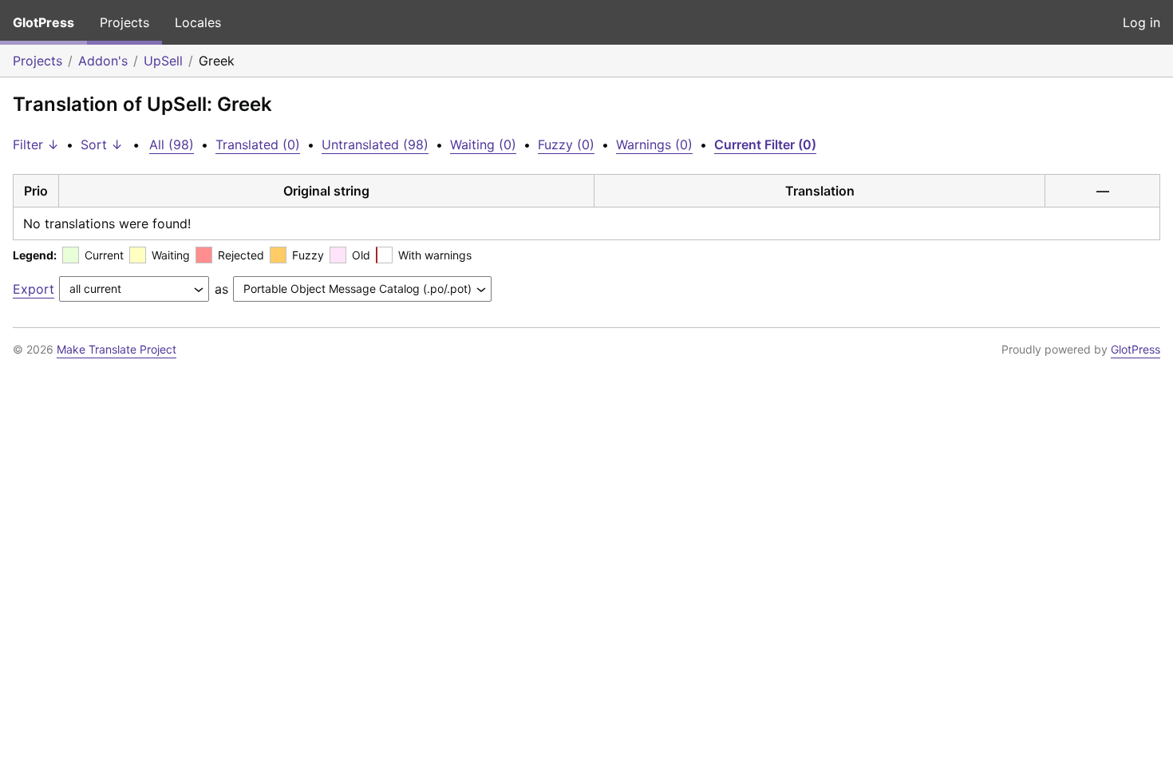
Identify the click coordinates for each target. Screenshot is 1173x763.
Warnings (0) (654, 144)
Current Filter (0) (765, 144)
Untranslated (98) (375, 144)
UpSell (163, 61)
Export (33, 289)
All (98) (171, 144)
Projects (124, 22)
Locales (198, 22)
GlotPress (43, 22)
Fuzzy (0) (566, 144)
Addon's (103, 61)
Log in (1141, 22)
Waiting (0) (483, 144)
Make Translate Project (116, 349)
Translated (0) (257, 144)
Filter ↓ (36, 144)
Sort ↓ (102, 144)
